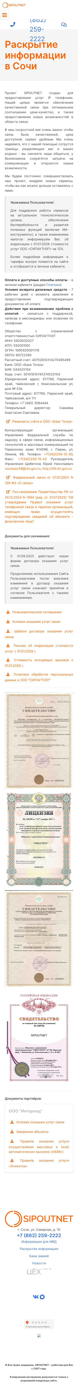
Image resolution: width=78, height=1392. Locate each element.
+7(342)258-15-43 (32, 459)
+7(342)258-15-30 (58, 454)
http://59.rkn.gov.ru (57, 469)
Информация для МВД (39, 1242)
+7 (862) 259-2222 (38, 24)
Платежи (53, 285)
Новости (39, 1263)
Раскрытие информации (39, 1249)
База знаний (39, 1256)
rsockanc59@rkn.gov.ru (23, 469)
